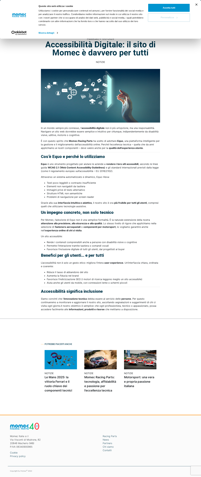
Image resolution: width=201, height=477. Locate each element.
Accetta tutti (169, 7)
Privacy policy (18, 456)
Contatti (107, 450)
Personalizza (167, 17)
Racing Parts (110, 436)
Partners (107, 443)
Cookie (14, 452)
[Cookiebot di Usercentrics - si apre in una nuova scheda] (19, 33)
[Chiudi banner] (196, 5)
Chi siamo (108, 446)
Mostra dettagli (46, 33)
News (106, 439)
